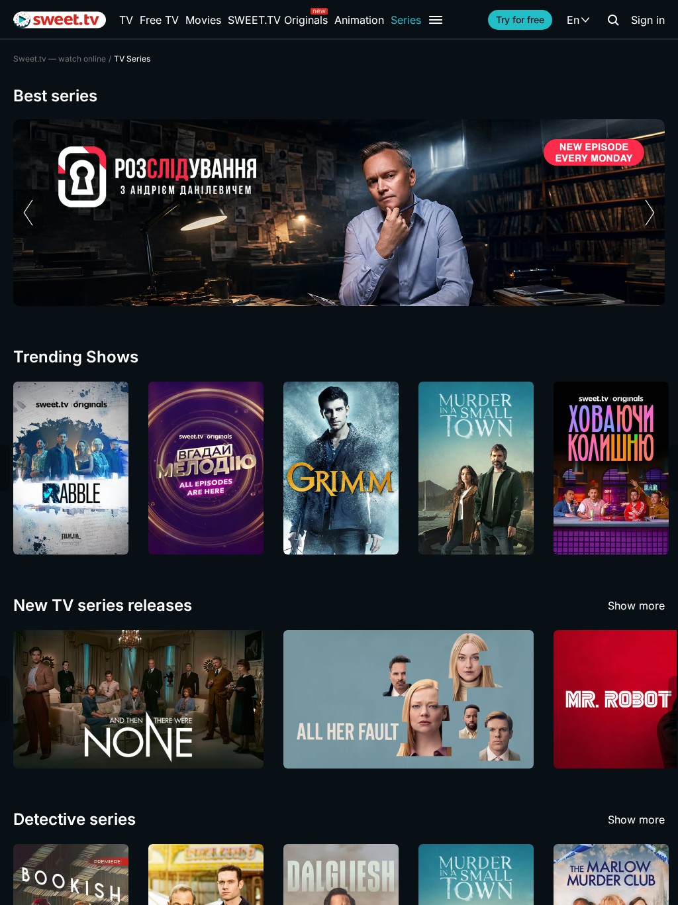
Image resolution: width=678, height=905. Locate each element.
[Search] (613, 20)
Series (406, 20)
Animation (359, 20)
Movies (203, 20)
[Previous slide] (28, 212)
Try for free (520, 19)
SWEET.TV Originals (278, 20)
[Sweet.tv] (59, 19)
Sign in (648, 20)
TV (126, 20)
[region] (339, 212)
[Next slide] (650, 212)
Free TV (159, 20)
